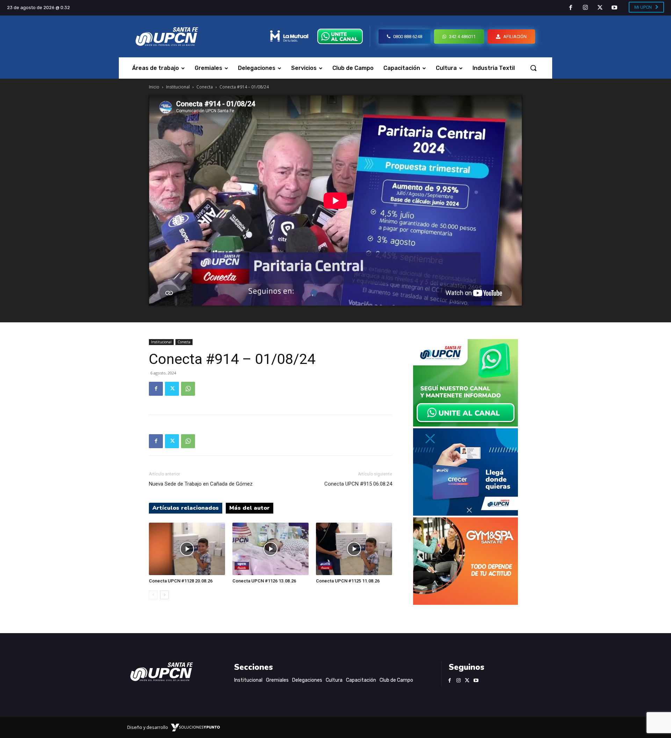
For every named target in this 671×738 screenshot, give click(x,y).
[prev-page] (153, 594)
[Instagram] (585, 8)
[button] (533, 67)
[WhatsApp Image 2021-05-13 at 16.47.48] (465, 603)
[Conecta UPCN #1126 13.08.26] (270, 549)
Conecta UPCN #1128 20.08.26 (180, 580)
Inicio (154, 87)
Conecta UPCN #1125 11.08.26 (348, 580)
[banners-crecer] (465, 513)
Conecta (204, 87)
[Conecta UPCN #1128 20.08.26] (187, 549)
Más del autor (249, 508)
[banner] (465, 424)
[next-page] (164, 594)
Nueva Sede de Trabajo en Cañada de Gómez (201, 484)
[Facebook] (571, 8)
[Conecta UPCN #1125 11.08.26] (354, 549)
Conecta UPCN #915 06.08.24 (358, 484)
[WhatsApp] (188, 389)
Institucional (178, 87)
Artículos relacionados (185, 508)
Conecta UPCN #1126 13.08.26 (264, 580)
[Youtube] (614, 8)
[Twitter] (600, 8)
